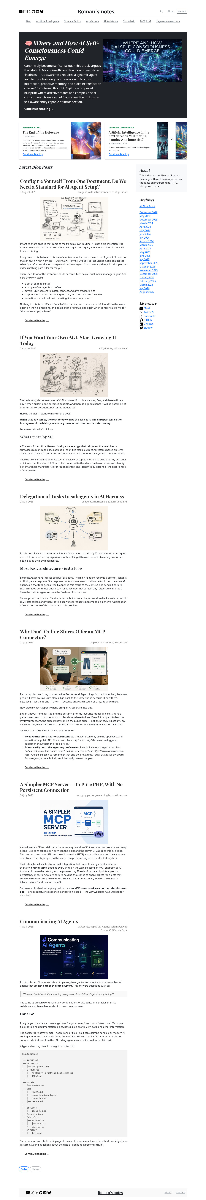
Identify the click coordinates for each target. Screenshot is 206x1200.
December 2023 (148, 219)
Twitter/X (148, 312)
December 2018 (148, 212)
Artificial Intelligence (47, 21)
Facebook (149, 316)
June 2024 (145, 234)
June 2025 (145, 255)
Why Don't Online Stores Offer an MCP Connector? (62, 634)
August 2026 (146, 292)
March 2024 (146, 223)
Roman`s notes (95, 11)
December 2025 (148, 274)
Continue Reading (33, 154)
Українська (92, 21)
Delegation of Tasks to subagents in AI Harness (72, 496)
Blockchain (129, 21)
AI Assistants (111, 21)
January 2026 (146, 277)
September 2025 (148, 263)
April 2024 (145, 226)
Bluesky (147, 327)
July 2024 (144, 237)
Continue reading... (38, 109)
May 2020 (144, 216)
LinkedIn (148, 323)
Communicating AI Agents (49, 921)
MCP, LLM (145, 21)
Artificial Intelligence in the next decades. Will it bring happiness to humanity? (129, 136)
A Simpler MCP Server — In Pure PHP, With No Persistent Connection (71, 787)
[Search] (161, 11)
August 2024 (146, 241)
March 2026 (146, 284)
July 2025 (144, 259)
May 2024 (144, 230)
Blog (28, 21)
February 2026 (147, 281)
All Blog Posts (147, 206)
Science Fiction (72, 21)
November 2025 (148, 270)
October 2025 (147, 266)
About (171, 11)
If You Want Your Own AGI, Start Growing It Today (68, 340)
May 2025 (144, 252)
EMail (146, 308)
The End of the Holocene (41, 132)
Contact (182, 11)
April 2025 (145, 248)
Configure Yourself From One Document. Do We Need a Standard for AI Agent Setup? (73, 184)
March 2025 (146, 245)
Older (24, 1169)
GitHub (147, 320)
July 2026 (144, 288)
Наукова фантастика (168, 21)
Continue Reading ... (37, 320)
